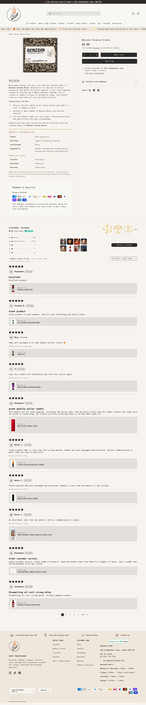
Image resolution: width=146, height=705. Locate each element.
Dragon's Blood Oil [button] (25, 289)
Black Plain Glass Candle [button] (27, 498)
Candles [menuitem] (62, 23)
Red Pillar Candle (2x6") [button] (27, 426)
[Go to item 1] (63, 241)
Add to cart (119, 55)
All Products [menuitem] (31, 23)
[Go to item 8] (84, 248)
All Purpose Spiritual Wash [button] (28, 322)
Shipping (96, 48)
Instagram (81, 653)
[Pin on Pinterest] (98, 90)
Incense (56, 657)
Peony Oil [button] (21, 354)
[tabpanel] (40, 130)
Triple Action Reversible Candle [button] (30, 464)
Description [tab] (14, 80)
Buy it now (109, 61)
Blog (79, 644)
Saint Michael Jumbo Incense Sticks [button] (31, 572)
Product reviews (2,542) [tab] (19, 259)
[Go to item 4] (84, 241)
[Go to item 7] (77, 248)
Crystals (56, 653)
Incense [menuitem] (92, 23)
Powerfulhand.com (20, 701)
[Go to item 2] (70, 241)
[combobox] (73, 13)
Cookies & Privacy (85, 665)
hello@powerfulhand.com (113, 660)
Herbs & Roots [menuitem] (81, 23)
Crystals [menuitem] (70, 23)
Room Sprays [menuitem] (117, 23)
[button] (138, 13)
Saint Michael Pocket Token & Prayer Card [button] (34, 534)
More (135, 229)
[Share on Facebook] (94, 90)
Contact (80, 649)
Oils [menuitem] (99, 23)
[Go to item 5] (63, 248)
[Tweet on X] (90, 90)
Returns (80, 661)
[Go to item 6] (70, 248)
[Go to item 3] (77, 241)
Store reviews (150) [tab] (39, 259)
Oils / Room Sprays (61, 661)
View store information (94, 73)
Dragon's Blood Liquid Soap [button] (28, 604)
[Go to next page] (87, 614)
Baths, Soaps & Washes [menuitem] (47, 23)
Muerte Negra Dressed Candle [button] (29, 387)
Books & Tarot (59, 649)
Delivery (81, 657)
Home (10, 34)
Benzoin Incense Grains (22, 34)
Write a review (124, 245)
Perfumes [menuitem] (106, 23)
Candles (56, 644)
